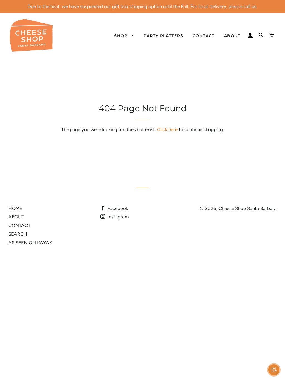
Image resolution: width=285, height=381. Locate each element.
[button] (274, 370)
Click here (167, 129)
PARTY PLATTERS (163, 35)
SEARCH (17, 234)
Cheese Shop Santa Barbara (247, 208)
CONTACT (204, 35)
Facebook (117, 208)
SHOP (121, 35)
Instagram (117, 217)
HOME (15, 208)
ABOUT (232, 35)
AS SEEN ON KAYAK (30, 242)
